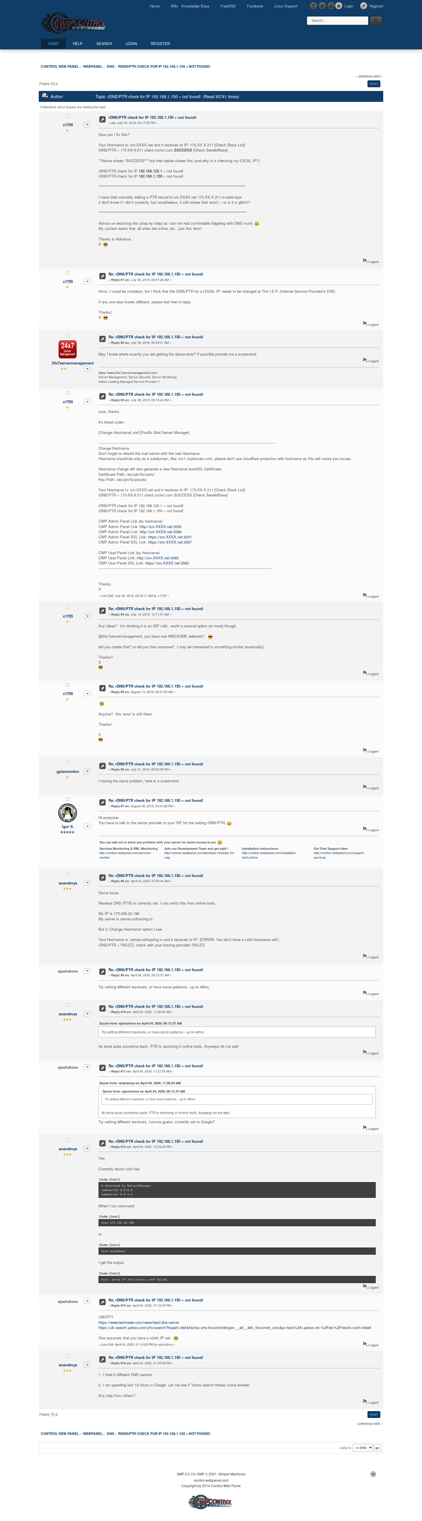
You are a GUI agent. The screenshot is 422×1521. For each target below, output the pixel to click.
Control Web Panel (86, 22)
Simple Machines (231, 1473)
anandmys (68, 883)
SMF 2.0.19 (186, 1473)
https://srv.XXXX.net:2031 (170, 537)
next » (378, 76)
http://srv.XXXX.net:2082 (158, 557)
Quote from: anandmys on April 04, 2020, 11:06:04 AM (140, 1083)
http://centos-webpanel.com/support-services (339, 854)
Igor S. (68, 826)
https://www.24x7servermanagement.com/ (127, 372)
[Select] (114, 1179)
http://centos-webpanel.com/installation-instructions (269, 854)
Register (376, 6)
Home (155, 6)
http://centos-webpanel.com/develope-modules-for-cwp (199, 854)
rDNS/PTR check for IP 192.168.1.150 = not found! (152, 117)
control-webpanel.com (211, 1480)
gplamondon (68, 771)
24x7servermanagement (73, 363)
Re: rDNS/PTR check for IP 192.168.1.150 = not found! (156, 274)
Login (348, 6)
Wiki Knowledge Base (190, 6)
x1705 (68, 124)
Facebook (255, 6)
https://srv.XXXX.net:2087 (170, 542)
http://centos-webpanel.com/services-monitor (125, 854)
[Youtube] (331, 6)
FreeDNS (228, 6)
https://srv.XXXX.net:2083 (167, 563)
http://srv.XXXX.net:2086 (160, 531)
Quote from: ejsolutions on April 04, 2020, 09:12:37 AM (140, 1023)
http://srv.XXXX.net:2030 (160, 526)
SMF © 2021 (207, 1473)
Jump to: (346, 1447)
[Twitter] (322, 6)
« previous (364, 76)
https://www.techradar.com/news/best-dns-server (138, 1322)
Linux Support (285, 6)
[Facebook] (314, 6)
